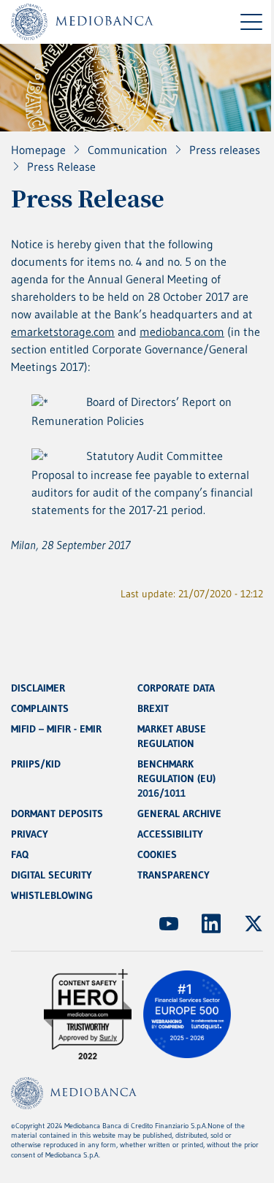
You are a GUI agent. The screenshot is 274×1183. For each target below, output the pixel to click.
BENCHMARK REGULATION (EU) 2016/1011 (176, 778)
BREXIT (153, 708)
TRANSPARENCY (173, 874)
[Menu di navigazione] (251, 22)
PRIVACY (29, 834)
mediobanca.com (182, 331)
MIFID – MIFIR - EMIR (56, 728)
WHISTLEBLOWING (52, 895)
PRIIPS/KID (36, 763)
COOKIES (157, 854)
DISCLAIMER (38, 687)
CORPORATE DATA (176, 687)
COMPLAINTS (40, 708)
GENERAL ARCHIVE (179, 813)
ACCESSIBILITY (170, 834)
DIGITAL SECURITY (51, 874)
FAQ (19, 854)
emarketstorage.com (63, 331)
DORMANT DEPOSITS (57, 813)
